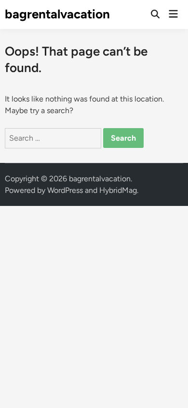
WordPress (65, 190)
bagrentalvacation (57, 14)
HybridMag (118, 190)
